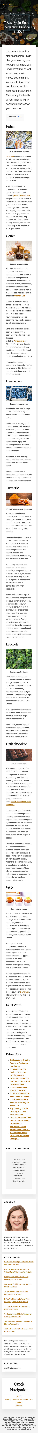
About (19, 1396)
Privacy (8, 1399)
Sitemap (19, 1405)
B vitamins (24, 992)
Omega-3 (10, 156)
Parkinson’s (19, 341)
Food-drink (8, 38)
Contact (19, 1402)
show (19, 117)
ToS (31, 1399)
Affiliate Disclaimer (20, 1399)
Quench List (19, 296)
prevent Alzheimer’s (21, 195)
